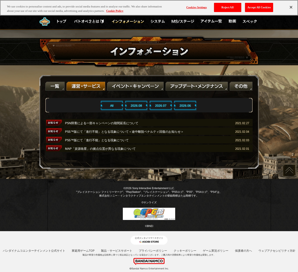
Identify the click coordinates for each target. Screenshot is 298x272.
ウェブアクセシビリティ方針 (277, 250)
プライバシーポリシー (153, 250)
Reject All (227, 7)
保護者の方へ (243, 250)
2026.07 (160, 105)
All (111, 105)
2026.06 (185, 105)
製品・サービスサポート (116, 250)
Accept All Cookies (259, 7)
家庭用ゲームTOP (83, 250)
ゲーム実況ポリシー (215, 250)
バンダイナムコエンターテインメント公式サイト (34, 250)
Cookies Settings (196, 7)
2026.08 (136, 105)
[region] (149, 8)
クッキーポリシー (185, 250)
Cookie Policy (114, 10)
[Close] (291, 7)
